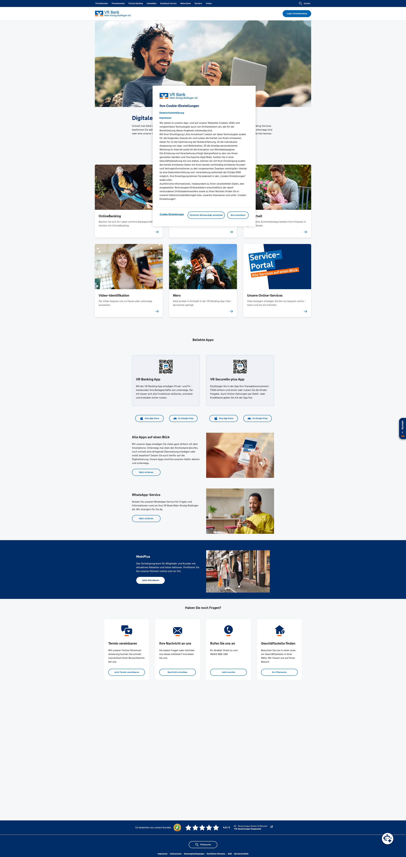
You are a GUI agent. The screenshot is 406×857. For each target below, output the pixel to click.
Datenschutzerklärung (171, 112)
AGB (230, 854)
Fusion (209, 3)
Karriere (198, 3)
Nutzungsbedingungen (194, 854)
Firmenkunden (118, 3)
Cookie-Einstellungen (172, 214)
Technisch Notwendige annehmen (206, 215)
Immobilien (152, 3)
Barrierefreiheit (241, 854)
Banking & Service (168, 3)
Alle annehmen (238, 215)
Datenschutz (175, 854)
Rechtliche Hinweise (216, 854)
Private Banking (135, 3)
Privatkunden (101, 3)
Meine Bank (185, 3)
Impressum (162, 854)
